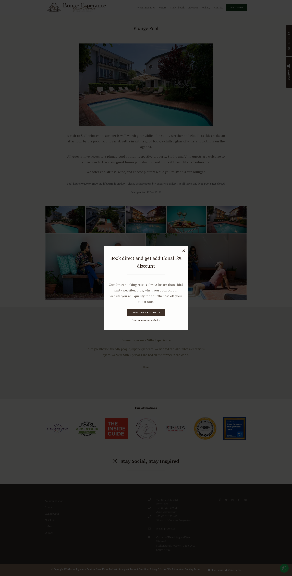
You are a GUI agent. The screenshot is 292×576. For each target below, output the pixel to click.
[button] (183, 251)
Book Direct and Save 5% (146, 312)
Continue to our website (146, 320)
